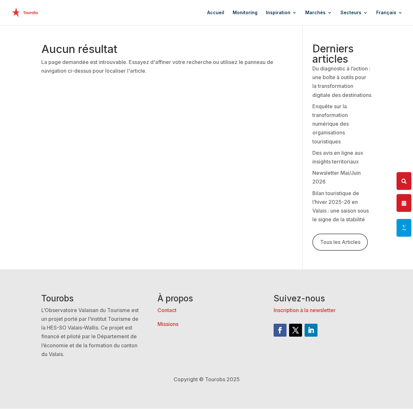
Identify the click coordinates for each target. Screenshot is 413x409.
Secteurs (350, 12)
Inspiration (278, 12)
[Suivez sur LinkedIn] (311, 330)
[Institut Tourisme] (404, 228)
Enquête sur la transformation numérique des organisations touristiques (330, 124)
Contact (166, 310)
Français (386, 12)
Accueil (215, 12)
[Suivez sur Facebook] (280, 330)
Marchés (315, 12)
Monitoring (245, 12)
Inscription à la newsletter (305, 310)
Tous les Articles (340, 242)
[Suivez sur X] (295, 330)
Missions (167, 324)
